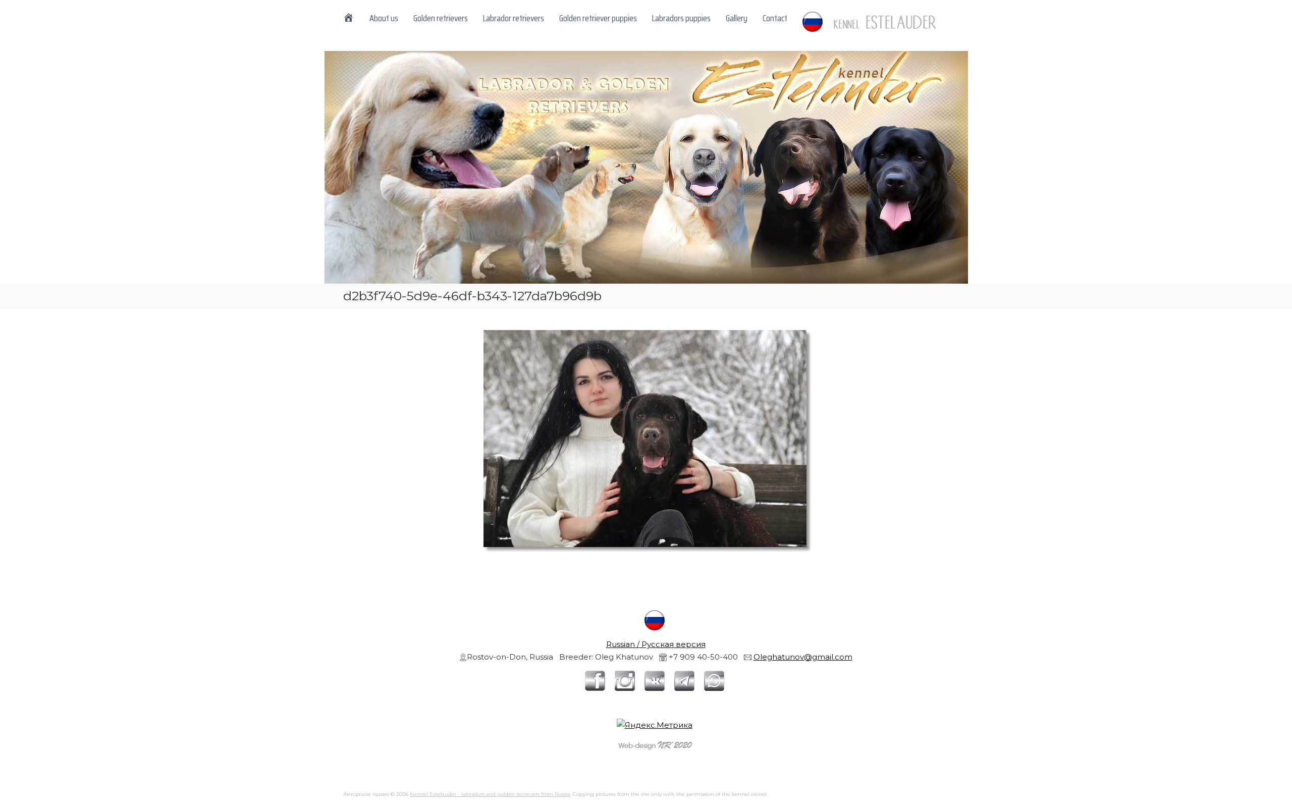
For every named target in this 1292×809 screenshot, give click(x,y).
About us (383, 18)
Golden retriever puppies (598, 18)
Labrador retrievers (513, 18)
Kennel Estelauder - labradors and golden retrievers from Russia (490, 794)
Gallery (736, 18)
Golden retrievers (440, 18)
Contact (775, 18)
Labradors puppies (681, 18)
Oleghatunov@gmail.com (802, 657)
